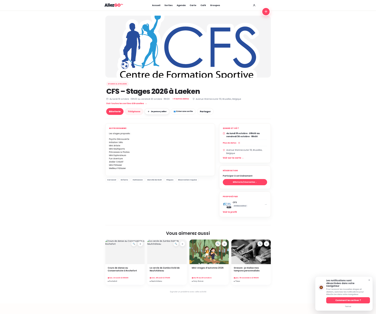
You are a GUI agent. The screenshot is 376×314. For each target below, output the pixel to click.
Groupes (215, 5)
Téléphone (134, 111)
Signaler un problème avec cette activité (188, 291)
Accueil (156, 5)
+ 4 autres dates (181, 98)
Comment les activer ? (348, 300)
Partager (205, 111)
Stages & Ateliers (117, 84)
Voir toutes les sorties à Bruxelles (126, 103)
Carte (193, 5)
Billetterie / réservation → (245, 182)
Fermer (348, 306)
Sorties (168, 5)
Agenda (181, 5)
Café (203, 5)
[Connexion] (254, 5)
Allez (112, 5)
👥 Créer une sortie (183, 111)
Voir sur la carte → (233, 157)
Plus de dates (231, 143)
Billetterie (115, 111)
